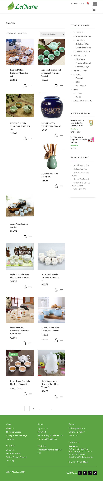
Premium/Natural (83, 63)
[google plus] (90, 473)
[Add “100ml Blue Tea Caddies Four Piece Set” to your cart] (56, 136)
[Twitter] (85, 473)
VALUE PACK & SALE (81, 51)
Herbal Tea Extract (81, 179)
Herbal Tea (80, 40)
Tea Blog (10, 439)
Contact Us (73, 435)
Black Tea (42, 446)
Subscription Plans (77, 428)
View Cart (42, 432)
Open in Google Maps (78, 462)
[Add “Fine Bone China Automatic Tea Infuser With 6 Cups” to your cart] (25, 343)
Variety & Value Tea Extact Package (80, 184)
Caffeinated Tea (82, 44)
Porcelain (80, 78)
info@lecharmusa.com (84, 457)
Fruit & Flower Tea (83, 36)
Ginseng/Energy (82, 66)
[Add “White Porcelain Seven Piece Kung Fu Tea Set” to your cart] (25, 287)
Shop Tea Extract (13, 432)
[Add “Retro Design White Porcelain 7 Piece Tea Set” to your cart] (56, 290)
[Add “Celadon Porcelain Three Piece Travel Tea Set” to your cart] (25, 139)
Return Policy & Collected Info (50, 435)
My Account (43, 428)
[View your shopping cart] (88, 3)
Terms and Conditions (47, 439)
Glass (78, 82)
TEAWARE (77, 74)
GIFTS (75, 89)
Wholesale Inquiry (77, 432)
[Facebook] (80, 473)
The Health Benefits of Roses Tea (50, 451)
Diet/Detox (80, 59)
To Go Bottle (81, 85)
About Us (10, 428)
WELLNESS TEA (79, 55)
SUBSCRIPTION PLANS (82, 101)
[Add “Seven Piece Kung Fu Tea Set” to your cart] (25, 236)
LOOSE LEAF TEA (80, 70)
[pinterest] (95, 473)
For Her (79, 93)
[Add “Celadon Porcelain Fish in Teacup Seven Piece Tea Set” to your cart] (56, 85)
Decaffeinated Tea (83, 48)
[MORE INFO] (30, 85)
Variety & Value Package (16, 435)
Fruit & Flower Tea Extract (80, 173)
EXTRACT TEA (79, 32)
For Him (79, 97)
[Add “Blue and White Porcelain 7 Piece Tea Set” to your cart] (25, 85)
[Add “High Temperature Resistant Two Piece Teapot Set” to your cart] (56, 396)
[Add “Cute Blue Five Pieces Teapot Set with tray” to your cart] (56, 340)
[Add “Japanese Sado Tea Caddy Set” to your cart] (56, 186)
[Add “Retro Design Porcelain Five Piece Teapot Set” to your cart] (25, 394)
